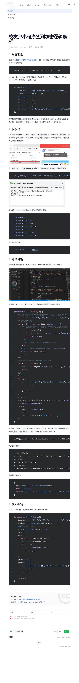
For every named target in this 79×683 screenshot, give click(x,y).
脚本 (41, 47)
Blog (29, 5)
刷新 (39, 642)
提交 (66, 631)
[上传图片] (19, 631)
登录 (60, 631)
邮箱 (32, 612)
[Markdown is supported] (11, 631)
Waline (66, 646)
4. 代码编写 (11, 18)
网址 (52, 612)
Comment (47, 5)
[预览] (22, 631)
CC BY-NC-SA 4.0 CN (30, 602)
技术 (30, 47)
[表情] (14, 631)
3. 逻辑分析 (11, 14)
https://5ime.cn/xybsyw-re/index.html (29, 599)
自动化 (36, 47)
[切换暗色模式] (74, 4)
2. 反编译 (11, 11)
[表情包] (17, 631)
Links (37, 5)
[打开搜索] (69, 4)
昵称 (12, 612)
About (58, 5)
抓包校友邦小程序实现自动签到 (25, 60)
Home (20, 5)
